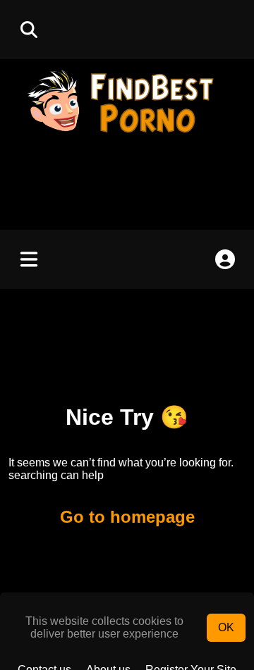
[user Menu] (225, 259)
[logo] (127, 134)
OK (226, 627)
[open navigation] (28, 259)
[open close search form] (28, 29)
